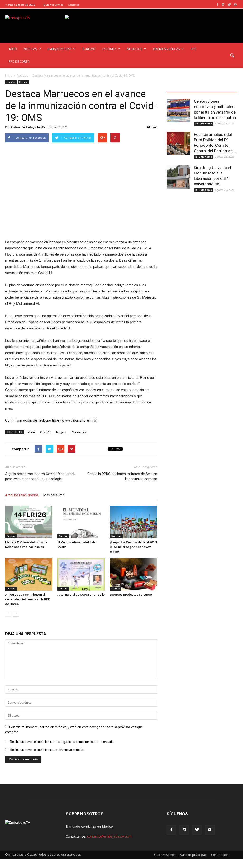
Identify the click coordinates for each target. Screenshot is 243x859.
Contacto (73, 4)
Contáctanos (219, 855)
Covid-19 (45, 432)
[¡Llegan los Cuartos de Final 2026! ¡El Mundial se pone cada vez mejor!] (133, 522)
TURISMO (89, 49)
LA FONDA (109, 49)
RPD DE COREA (19, 61)
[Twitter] (229, 4)
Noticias (11, 82)
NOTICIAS (30, 49)
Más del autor (53, 495)
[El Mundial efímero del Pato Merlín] (81, 522)
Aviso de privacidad (193, 855)
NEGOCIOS (134, 49)
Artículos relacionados (21, 495)
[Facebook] (217, 4)
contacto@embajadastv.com (109, 836)
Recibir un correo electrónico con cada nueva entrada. (47, 750)
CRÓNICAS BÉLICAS (166, 49)
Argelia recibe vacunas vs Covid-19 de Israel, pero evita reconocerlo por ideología (40, 476)
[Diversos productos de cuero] (133, 574)
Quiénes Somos (164, 855)
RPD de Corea (203, 123)
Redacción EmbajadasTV (27, 127)
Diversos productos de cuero (131, 594)
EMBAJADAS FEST (60, 49)
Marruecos (79, 432)
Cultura (11, 536)
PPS (193, 49)
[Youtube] (235, 4)
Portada (23, 82)
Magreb (61, 432)
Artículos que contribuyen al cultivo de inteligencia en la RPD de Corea (27, 599)
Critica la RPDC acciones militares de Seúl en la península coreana (122, 476)
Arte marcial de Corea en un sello (81, 594)
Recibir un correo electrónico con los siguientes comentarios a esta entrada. (62, 742)
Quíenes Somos (53, 4)
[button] (232, 55)
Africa (31, 432)
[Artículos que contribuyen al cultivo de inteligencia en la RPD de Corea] (28, 574)
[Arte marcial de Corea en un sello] (81, 574)
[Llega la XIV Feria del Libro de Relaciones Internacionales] (28, 522)
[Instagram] (223, 4)
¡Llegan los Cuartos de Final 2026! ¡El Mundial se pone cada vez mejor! (133, 546)
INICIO (13, 49)
